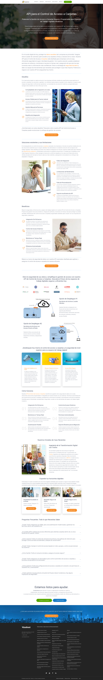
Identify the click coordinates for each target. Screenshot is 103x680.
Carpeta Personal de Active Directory (73, 639)
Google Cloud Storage (55, 647)
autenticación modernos (29, 151)
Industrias (41, 1)
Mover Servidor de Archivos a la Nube (73, 635)
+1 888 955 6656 (60, 600)
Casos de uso (47, 1)
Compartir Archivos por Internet (42, 638)
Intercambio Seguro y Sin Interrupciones (58, 653)
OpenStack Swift (55, 651)
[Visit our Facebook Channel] (52, 673)
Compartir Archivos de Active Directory (43, 634)
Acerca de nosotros (74, 678)
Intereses (36, 1)
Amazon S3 (54, 632)
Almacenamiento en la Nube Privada (58, 667)
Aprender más (31, 508)
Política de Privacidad (59, 678)
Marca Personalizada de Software (42, 662)
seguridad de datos (72, 65)
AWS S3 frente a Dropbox (56, 636)
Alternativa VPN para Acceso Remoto (73, 650)
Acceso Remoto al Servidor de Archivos (43, 636)
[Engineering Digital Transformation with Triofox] (34, 459)
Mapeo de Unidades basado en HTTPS (58, 655)
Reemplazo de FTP (55, 630)
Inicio (80, 678)
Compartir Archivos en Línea (71, 637)
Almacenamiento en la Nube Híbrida (73, 641)
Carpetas (44, 59)
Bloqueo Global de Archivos (51, 368)
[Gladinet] (26, 2)
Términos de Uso (67, 678)
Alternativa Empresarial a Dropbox (72, 654)
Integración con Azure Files (56, 643)
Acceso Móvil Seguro (70, 368)
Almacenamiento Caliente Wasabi (57, 645)
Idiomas (60, 1)
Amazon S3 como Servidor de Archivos (58, 634)
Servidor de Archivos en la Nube (42, 664)
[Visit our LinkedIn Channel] (56, 673)
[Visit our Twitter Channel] (46, 673)
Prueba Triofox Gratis (51, 38)
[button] (51, 525)
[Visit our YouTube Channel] (49, 673)
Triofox (51, 454)
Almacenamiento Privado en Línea (57, 665)
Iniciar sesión (54, 1)
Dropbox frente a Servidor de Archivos (73, 652)
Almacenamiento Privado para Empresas (44, 652)
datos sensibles (51, 54)
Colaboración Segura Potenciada (42, 654)
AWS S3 (68, 458)
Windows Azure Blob (55, 638)
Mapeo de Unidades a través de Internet (43, 640)
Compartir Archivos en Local (42, 632)
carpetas (46, 146)
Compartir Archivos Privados (42, 630)
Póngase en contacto (44, 600)
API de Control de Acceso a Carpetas (35, 394)
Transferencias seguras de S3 (57, 649)
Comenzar (68, 1)
